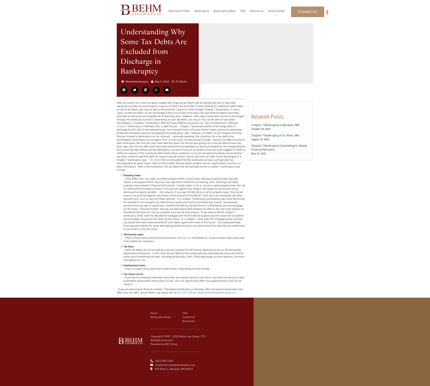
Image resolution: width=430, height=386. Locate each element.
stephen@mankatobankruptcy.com (216, 292)
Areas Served (276, 11)
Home (153, 313)
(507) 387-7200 (185, 292)
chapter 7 (122, 126)
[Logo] (141, 10)
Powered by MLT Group (164, 344)
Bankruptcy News (225, 11)
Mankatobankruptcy (136, 81)
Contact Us (307, 11)
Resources (256, 11)
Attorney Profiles (179, 11)
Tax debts (154, 159)
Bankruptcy (202, 11)
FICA (188, 237)
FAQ (242, 11)
